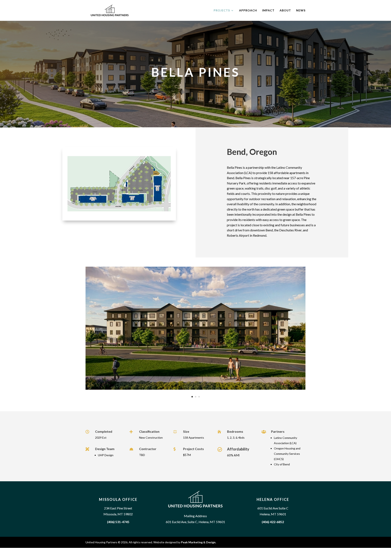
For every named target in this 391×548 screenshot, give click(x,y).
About (285, 10)
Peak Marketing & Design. (198, 542)
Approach (248, 10)
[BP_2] (195, 388)
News (300, 10)
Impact (268, 10)
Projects (222, 10)
